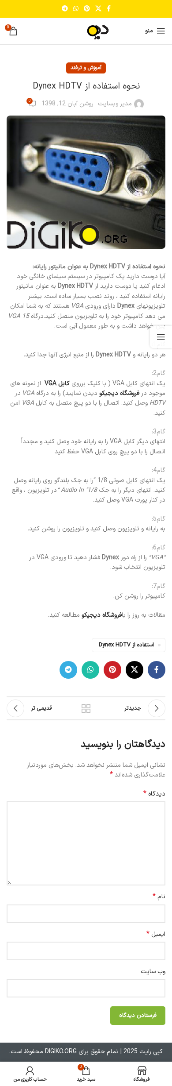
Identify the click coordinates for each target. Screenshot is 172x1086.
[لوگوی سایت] (86, 30)
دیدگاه (154, 794)
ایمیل (155, 934)
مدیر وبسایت (115, 103)
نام (159, 897)
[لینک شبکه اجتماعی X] (98, 9)
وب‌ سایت (153, 971)
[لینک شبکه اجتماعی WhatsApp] (76, 9)
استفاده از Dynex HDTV (126, 645)
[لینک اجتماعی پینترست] (87, 9)
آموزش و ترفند (86, 68)
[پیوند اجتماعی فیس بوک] (108, 9)
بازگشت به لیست (86, 708)
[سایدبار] (161, 337)
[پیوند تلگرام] (65, 9)
